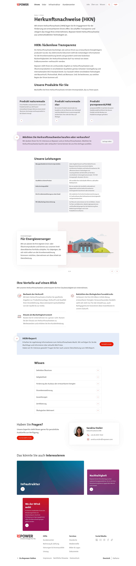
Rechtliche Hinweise (60, 558)
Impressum (47, 558)
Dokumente (73, 551)
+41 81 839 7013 (97, 435)
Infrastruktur (54, 4)
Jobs (88, 4)
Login (115, 4)
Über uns (94, 4)
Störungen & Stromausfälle (53, 548)
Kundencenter (69, 4)
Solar (44, 4)
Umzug (46, 551)
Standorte (73, 540)
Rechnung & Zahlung (51, 544)
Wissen (102, 4)
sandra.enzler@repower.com (102, 439)
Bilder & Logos (74, 548)
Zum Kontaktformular (25, 438)
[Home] (25, 4)
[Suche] (109, 5)
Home (36, 15)
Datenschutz (74, 558)
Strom (37, 4)
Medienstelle (74, 544)
